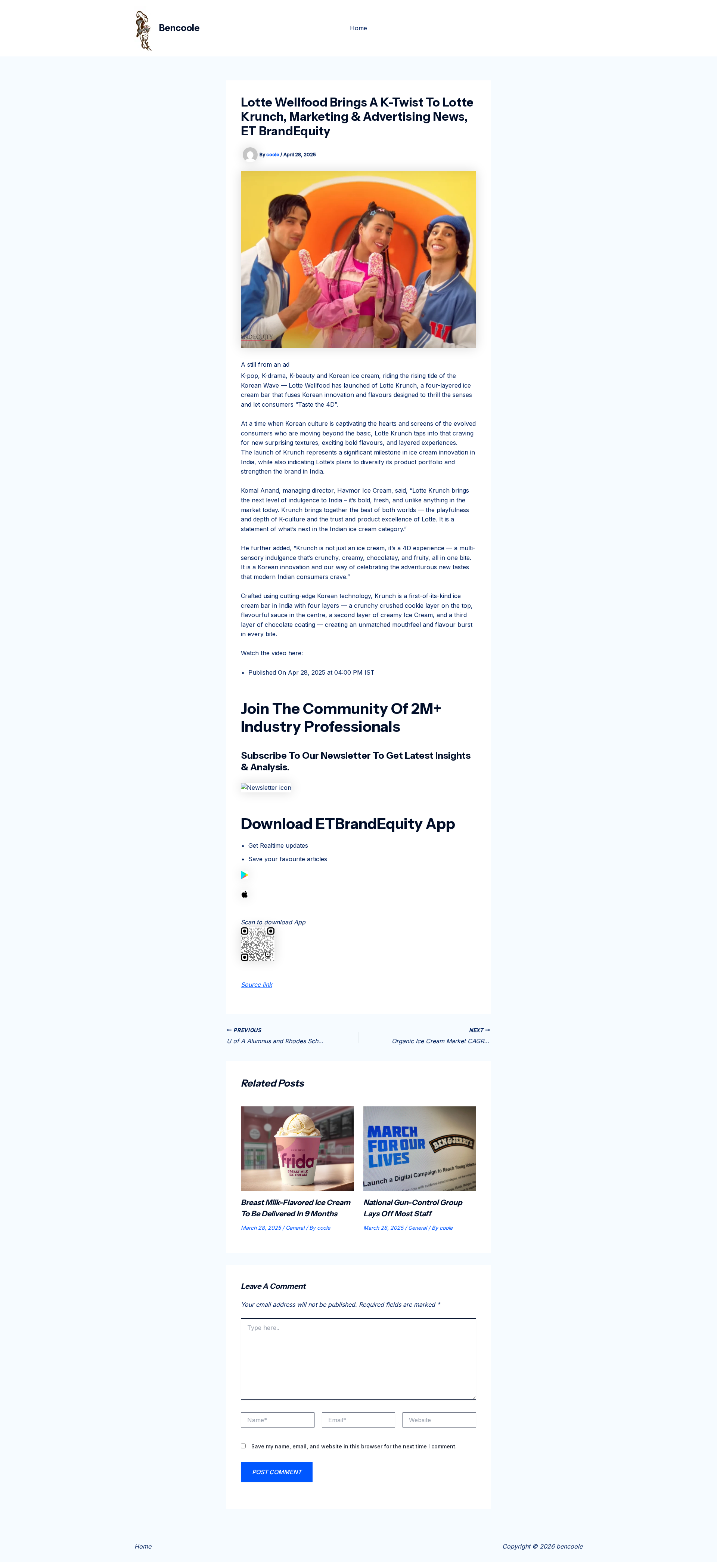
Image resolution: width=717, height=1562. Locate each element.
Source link (256, 984)
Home (358, 28)
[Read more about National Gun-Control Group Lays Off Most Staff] (420, 1148)
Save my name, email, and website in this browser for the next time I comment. (354, 1446)
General (295, 1227)
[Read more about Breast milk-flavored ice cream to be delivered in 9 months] (297, 1148)
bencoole (179, 27)
